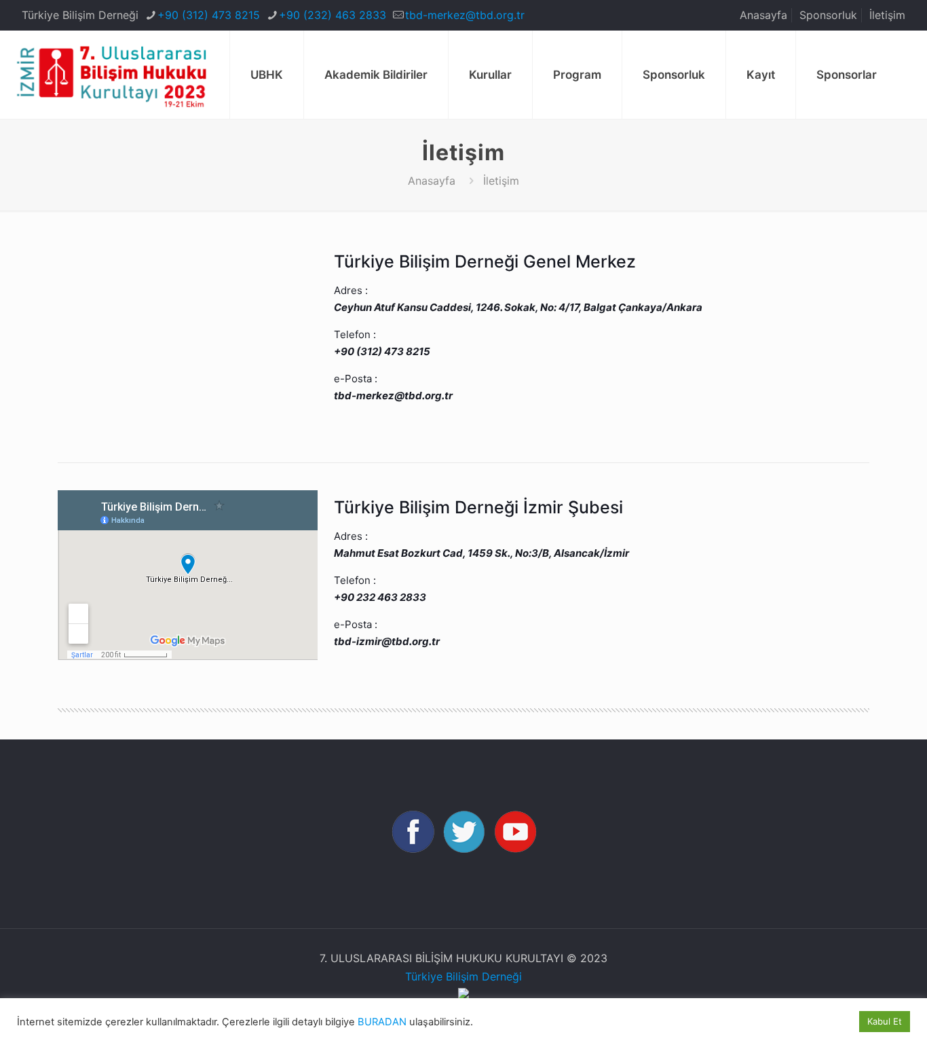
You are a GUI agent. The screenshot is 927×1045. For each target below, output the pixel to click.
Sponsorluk (828, 15)
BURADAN (382, 1022)
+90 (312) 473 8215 (208, 15)
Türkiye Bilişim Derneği (463, 976)
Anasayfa (763, 15)
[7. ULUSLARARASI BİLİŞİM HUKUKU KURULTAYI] (111, 75)
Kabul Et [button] (884, 1021)
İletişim (887, 15)
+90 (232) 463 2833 (332, 15)
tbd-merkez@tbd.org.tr (465, 15)
